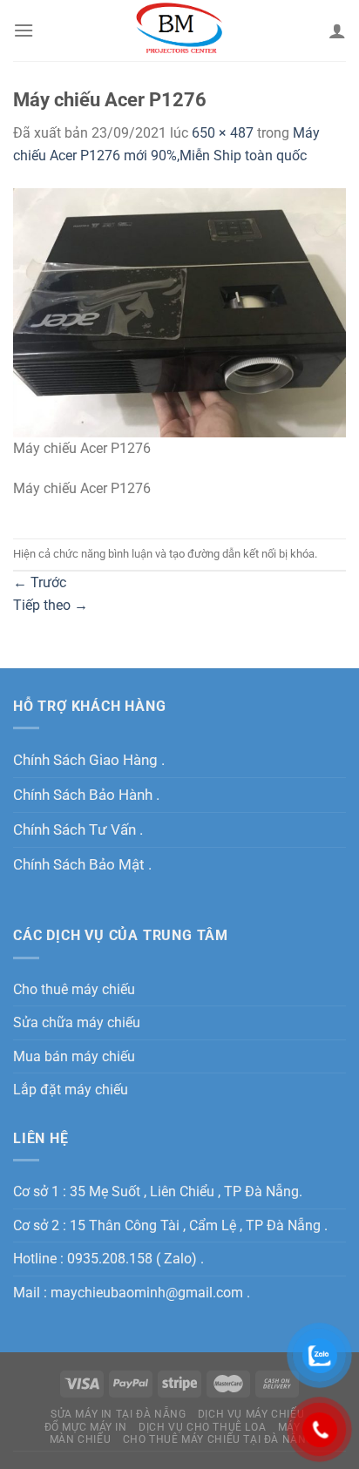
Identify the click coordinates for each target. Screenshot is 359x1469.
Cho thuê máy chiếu (74, 989)
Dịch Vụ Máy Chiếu (251, 1414)
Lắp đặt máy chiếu (70, 1089)
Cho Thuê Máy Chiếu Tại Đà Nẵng (218, 1439)
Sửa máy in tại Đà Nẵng (118, 1414)
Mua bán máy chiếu (74, 1056)
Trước (39, 582)
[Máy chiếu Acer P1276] (179, 311)
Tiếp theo (50, 605)
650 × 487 (223, 133)
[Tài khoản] (337, 30)
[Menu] (23, 30)
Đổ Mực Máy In (85, 1427)
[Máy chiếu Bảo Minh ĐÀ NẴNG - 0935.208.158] (180, 30)
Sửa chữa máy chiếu (76, 1022)
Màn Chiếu (81, 1439)
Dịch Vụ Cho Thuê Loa (202, 1427)
